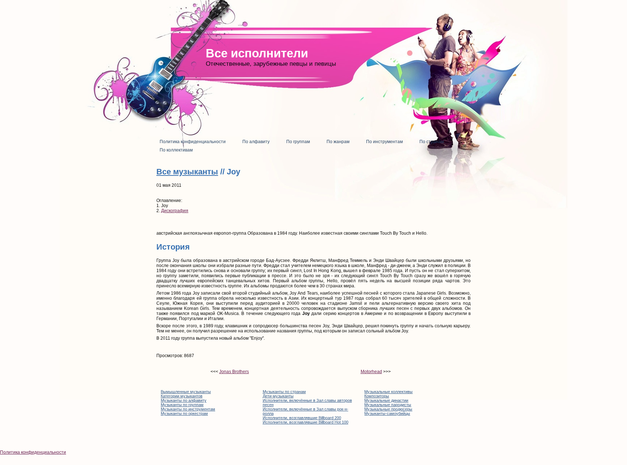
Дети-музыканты (278, 396)
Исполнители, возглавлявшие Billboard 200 (302, 418)
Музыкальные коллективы (388, 391)
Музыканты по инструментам (188, 409)
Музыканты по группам (182, 405)
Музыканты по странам (284, 391)
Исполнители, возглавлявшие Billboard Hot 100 (305, 422)
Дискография (174, 210)
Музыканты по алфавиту (183, 400)
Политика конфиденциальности (33, 452)
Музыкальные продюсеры (388, 409)
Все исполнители (257, 53)
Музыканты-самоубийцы (387, 413)
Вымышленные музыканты (186, 391)
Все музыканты (187, 171)
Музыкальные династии (386, 400)
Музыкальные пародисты (387, 405)
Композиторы (376, 396)
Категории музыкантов (181, 396)
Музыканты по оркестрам (184, 413)
